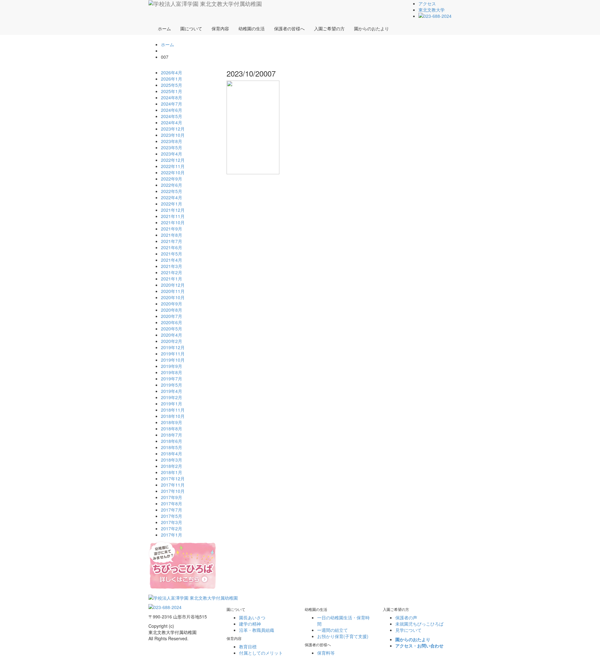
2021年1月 (171, 278)
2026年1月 (171, 79)
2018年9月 (171, 422)
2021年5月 (171, 253)
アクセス (427, 3)
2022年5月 (171, 191)
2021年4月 (171, 260)
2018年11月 (173, 410)
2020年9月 (171, 303)
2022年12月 (173, 160)
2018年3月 (171, 460)
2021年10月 (173, 222)
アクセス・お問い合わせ (419, 645)
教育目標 (248, 646)
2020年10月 (173, 297)
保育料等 (326, 653)
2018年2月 (171, 466)
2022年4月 (171, 197)
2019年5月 (171, 385)
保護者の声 (406, 617)
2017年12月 (173, 478)
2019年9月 (171, 366)
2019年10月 (173, 360)
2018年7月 (171, 435)
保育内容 (220, 28)
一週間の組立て (332, 630)
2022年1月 (171, 204)
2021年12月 (173, 210)
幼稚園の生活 (251, 28)
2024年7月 (171, 104)
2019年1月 (171, 403)
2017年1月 (171, 535)
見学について (408, 630)
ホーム (164, 28)
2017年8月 (171, 503)
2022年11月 (173, 166)
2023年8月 (171, 141)
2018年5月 (171, 447)
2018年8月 (171, 428)
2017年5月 (171, 516)
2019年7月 (171, 378)
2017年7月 (171, 510)
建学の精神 (250, 624)
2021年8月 (171, 235)
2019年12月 (173, 347)
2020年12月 (173, 285)
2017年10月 (173, 491)
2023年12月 (173, 129)
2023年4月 (171, 154)
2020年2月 (171, 341)
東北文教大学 (431, 10)
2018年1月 (171, 472)
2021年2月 (171, 272)
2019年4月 (171, 391)
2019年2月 (171, 397)
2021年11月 (173, 216)
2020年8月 (171, 310)
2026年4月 (171, 72)
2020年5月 (171, 328)
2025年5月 (171, 85)
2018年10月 (173, 416)
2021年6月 (171, 247)
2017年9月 (171, 497)
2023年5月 (171, 147)
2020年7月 (171, 316)
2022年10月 (173, 172)
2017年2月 (171, 528)
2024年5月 (171, 116)
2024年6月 (171, 110)
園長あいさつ (252, 617)
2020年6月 (171, 322)
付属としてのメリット (261, 653)
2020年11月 (173, 291)
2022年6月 (171, 185)
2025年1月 (171, 91)
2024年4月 (171, 122)
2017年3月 (171, 522)
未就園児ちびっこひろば (419, 624)
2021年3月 (171, 266)
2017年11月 (173, 485)
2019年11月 (173, 353)
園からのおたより (371, 28)
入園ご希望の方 (329, 28)
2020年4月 (171, 335)
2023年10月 (173, 135)
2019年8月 (171, 372)
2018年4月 (171, 453)
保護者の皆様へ (289, 28)
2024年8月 (171, 97)
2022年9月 (171, 179)
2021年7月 (171, 241)
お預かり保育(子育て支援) (342, 636)
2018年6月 (171, 441)
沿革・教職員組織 (256, 630)
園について (191, 28)
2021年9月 (171, 228)
